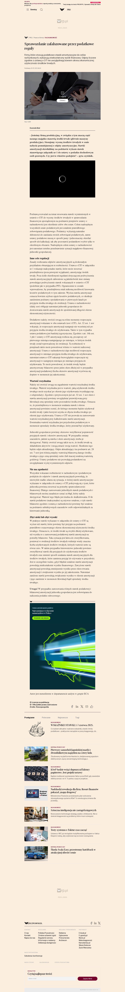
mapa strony (29, 962)
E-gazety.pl (83, 935)
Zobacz (62, 100)
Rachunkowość (51, 38)
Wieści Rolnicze (85, 945)
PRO (69, 9)
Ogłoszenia (63, 935)
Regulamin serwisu (45, 938)
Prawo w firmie (38, 38)
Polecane (46, 717)
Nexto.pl (82, 938)
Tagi (77, 717)
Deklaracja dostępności (47, 943)
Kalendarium (44, 962)
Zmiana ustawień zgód (47, 935)
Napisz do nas (29, 938)
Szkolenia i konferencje (33, 956)
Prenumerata (64, 938)
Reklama (62, 933)
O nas (26, 933)
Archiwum (63, 940)
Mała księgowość (85, 940)
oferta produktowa (62, 962)
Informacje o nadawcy (46, 940)
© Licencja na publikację (39, 702)
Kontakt (27, 935)
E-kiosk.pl (82, 933)
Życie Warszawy (85, 948)
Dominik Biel (35, 128)
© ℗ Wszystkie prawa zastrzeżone (43, 705)
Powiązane (29, 717)
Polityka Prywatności (46, 933)
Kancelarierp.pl (84, 943)
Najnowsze (63, 717)
